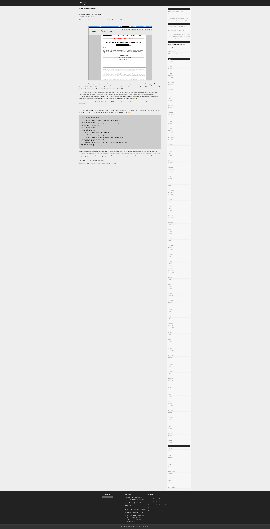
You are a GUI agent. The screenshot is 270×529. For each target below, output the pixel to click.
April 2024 (170, 125)
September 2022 (171, 169)
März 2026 (170, 73)
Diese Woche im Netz (172, 459)
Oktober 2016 (170, 332)
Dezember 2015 (171, 355)
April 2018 (170, 291)
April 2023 (170, 153)
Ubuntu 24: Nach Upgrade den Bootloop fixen (180, 38)
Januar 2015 (170, 380)
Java (162, 3)
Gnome (141, 506)
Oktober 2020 (170, 222)
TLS (132, 519)
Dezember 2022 (171, 162)
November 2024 (171, 109)
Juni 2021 (170, 203)
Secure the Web (171, 478)
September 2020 (171, 224)
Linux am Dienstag (171, 471)
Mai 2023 (170, 151)
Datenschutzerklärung (184, 3)
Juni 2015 (170, 369)
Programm (132, 515)
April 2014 (170, 401)
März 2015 (170, 375)
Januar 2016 (170, 353)
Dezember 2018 (171, 272)
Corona (169, 455)
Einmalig (177, 47)
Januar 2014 (170, 408)
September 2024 (171, 114)
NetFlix (133, 512)
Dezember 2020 (171, 217)
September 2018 (171, 279)
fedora (127, 505)
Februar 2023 (170, 158)
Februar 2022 (170, 185)
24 (148, 506)
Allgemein (85, 163)
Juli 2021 (169, 201)
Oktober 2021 (170, 194)
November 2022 (171, 164)
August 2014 (170, 392)
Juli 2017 (169, 311)
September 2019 (171, 252)
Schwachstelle (127, 517)
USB (141, 519)
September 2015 (171, 362)
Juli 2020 (169, 229)
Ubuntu (134, 519)
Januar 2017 (170, 325)
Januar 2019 (170, 270)
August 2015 (170, 364)
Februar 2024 (170, 130)
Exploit (142, 502)
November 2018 (171, 275)
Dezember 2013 (171, 410)
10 (148, 503)
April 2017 (170, 318)
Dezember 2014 (171, 382)
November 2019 (171, 247)
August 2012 (170, 442)
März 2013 (170, 428)
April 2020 (170, 236)
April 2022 (170, 180)
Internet (88, 163)
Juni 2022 (170, 176)
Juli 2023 (169, 146)
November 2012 (171, 437)
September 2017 (171, 307)
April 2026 (170, 70)
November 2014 (171, 385)
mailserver (129, 512)
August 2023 (170, 144)
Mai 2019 (170, 261)
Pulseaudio (139, 515)
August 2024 (170, 116)
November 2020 (171, 220)
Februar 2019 (170, 268)
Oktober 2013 (170, 414)
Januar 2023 (170, 160)
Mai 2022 (170, 178)
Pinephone (170, 473)
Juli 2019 (169, 256)
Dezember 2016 (171, 327)
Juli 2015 (169, 366)
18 (151, 504)
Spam (115, 163)
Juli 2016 (169, 339)
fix (135, 505)
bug (138, 497)
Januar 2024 (170, 132)
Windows (169, 485)
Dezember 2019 (171, 245)
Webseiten (170, 47)
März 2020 (170, 238)
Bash (128, 497)
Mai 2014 (170, 398)
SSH (139, 517)
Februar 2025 (170, 103)
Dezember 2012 (171, 435)
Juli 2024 (169, 119)
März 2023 (170, 155)
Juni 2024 (170, 121)
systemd (127, 519)
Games (137, 505)
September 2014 (171, 389)
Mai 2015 (170, 371)
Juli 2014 (169, 394)
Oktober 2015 (170, 359)
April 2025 (170, 98)
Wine (129, 521)
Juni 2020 (170, 231)
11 (151, 503)
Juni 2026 (170, 66)
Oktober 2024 (170, 112)
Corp (102, 163)
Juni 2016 (170, 341)
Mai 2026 (170, 68)
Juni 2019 (170, 259)
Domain (104, 163)
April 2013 (170, 426)
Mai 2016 (170, 343)
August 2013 (170, 417)
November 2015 (171, 357)
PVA (169, 475)
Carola (140, 497)
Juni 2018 (170, 286)
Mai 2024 (170, 123)
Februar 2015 (170, 378)
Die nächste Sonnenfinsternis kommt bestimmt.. (177, 16)
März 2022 (170, 183)
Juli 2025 (169, 91)
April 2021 (170, 208)
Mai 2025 (170, 96)
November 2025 (171, 82)
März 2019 (170, 265)
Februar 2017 (170, 323)
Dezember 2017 (171, 300)
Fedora (157, 3)
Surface (142, 517)
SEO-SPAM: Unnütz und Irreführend (90, 14)
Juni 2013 (170, 421)
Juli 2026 (169, 64)
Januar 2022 (170, 187)
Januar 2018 (170, 298)
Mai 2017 (170, 316)
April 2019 (170, 263)
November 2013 (171, 412)
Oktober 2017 (170, 304)
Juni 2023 (170, 148)
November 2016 (171, 330)
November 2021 (171, 192)
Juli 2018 (169, 284)
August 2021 (170, 199)
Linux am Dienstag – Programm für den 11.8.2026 (177, 20)
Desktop (126, 502)
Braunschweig (173, 3)
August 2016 (170, 337)
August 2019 (170, 254)
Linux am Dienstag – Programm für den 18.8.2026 (177, 13)
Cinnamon (127, 499)
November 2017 (171, 302)
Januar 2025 (170, 105)
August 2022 (170, 171)
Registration (108, 163)
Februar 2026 (170, 75)
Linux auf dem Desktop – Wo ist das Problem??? (181, 34)
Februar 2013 (170, 431)
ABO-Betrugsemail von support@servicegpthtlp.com (178, 18)
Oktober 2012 (170, 440)
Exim (139, 502)
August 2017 (170, 309)
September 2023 (171, 142)
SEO (112, 163)
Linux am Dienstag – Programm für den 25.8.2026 (177, 11)
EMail (136, 502)
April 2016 (170, 346)
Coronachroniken (139, 500)
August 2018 (170, 281)
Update (138, 519)
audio (126, 497)
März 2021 (170, 210)
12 (153, 503)
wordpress (132, 521)
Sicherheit (132, 517)
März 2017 (170, 320)
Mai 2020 (170, 233)
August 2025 (170, 89)
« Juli (148, 510)
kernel (126, 509)
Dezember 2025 (171, 80)
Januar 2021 (170, 215)
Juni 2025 (170, 93)
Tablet (169, 482)
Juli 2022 (169, 174)
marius (92, 16)
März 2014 (170, 403)
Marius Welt (82, 2)
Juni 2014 (170, 396)
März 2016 (170, 348)
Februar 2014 (170, 405)
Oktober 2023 (170, 139)
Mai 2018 (170, 288)
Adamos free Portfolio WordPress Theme (129, 526)
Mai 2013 (170, 424)
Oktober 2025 (170, 84)
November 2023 (171, 137)
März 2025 (170, 100)
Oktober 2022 (170, 167)
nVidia (136, 512)
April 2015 (170, 373)
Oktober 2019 (170, 249)
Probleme (126, 515)
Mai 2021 (170, 206)
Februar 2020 (170, 240)
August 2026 (170, 61)
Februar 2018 (170, 295)
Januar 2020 (170, 242)
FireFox (132, 506)
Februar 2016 (170, 350)
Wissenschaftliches (171, 487)
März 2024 (170, 128)
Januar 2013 (170, 433)
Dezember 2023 (171, 135)
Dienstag (131, 502)
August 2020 (170, 226)
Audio (169, 450)
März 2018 (170, 293)
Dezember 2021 (171, 190)
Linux (152, 3)
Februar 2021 (170, 213)
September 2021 (171, 197)
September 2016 (171, 334)
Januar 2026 (170, 77)
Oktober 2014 (170, 387)
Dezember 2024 (171, 107)
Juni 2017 (170, 314)
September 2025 (171, 86)
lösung (126, 512)
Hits (174, 47)
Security (166, 3)
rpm (144, 515)
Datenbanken (170, 457)
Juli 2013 (169, 419)
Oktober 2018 (170, 277)
